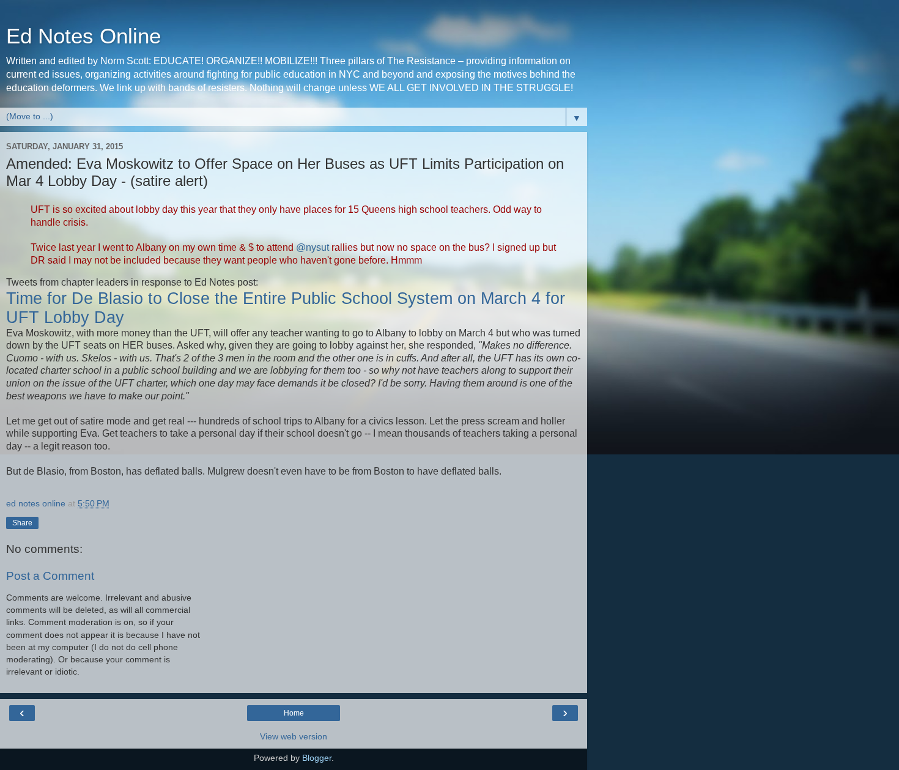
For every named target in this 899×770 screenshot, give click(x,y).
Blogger (316, 758)
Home (294, 713)
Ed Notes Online (83, 36)
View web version (293, 736)
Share (22, 523)
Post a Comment (50, 575)
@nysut (312, 247)
